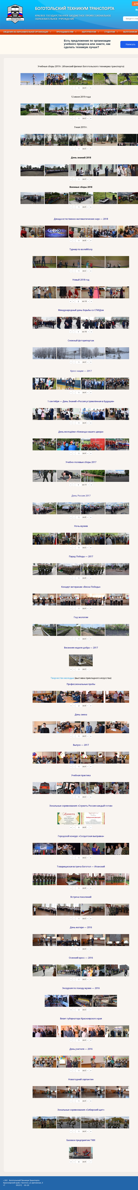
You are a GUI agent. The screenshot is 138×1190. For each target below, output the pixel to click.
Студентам (109, 32)
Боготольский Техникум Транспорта (74, 8)
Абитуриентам (89, 32)
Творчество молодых (62, 678)
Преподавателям (64, 32)
